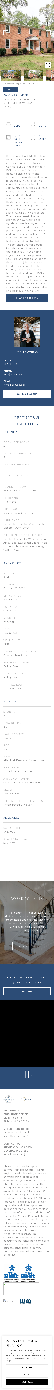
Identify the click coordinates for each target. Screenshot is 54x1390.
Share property (27, 298)
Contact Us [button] (27, 946)
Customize (27, 1375)
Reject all (27, 1367)
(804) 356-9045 (12, 374)
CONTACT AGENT (27, 394)
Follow (27, 991)
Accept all (27, 1382)
